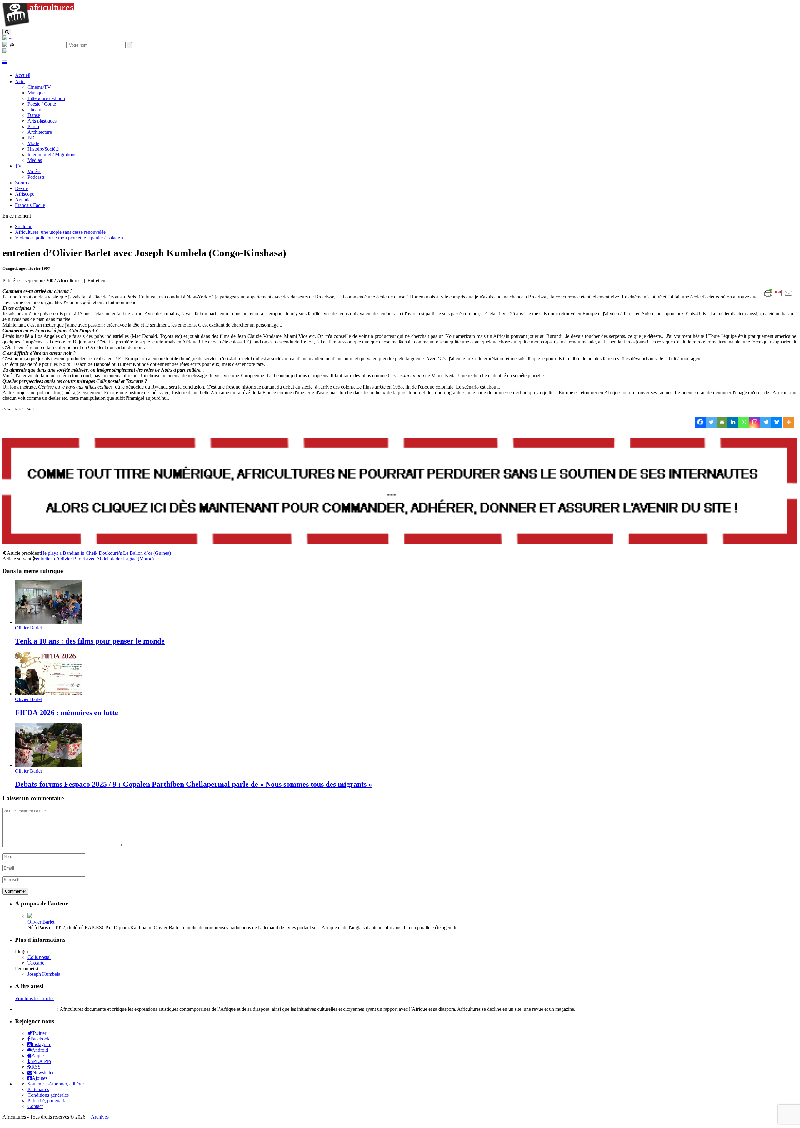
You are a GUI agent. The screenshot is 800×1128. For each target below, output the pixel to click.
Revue (21, 188)
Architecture (40, 132)
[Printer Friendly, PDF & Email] (779, 296)
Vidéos (34, 171)
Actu (20, 81)
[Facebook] (700, 422)
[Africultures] (38, 25)
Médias (35, 160)
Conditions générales (48, 1095)
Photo (33, 126)
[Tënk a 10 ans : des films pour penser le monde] (48, 622)
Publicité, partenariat (48, 1100)
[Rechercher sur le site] (6, 32)
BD (31, 137)
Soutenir (23, 226)
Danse (34, 115)
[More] (790, 422)
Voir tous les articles (34, 998)
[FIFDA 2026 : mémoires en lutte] (48, 693)
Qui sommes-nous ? (35, 1009)
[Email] (722, 422)
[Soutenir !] (400, 491)
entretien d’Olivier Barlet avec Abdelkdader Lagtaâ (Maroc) (95, 558)
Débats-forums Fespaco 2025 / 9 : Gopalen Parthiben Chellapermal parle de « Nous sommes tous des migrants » (193, 784)
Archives (100, 1117)
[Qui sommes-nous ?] (5, 51)
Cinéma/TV (39, 87)
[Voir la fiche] (30, 916)
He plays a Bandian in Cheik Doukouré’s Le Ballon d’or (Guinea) (106, 553)
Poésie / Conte (42, 104)
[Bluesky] (776, 422)
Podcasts (36, 177)
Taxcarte (36, 962)
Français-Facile (30, 205)
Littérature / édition (46, 98)
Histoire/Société (43, 149)
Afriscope (24, 194)
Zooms (22, 182)
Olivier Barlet (28, 627)
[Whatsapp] (743, 422)
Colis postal (39, 957)
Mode (33, 143)
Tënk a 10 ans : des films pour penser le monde (90, 641)
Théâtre (35, 109)
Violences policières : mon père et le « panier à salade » (69, 237)
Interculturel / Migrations (52, 154)
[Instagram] (754, 422)
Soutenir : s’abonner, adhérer (56, 1083)
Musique (36, 92)
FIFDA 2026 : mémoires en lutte (66, 713)
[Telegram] (765, 422)
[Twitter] (711, 422)
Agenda (23, 199)
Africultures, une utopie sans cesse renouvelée (60, 232)
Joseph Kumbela (44, 974)
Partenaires (38, 1089)
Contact (35, 1106)
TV (18, 165)
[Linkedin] (733, 422)
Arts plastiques (42, 120)
